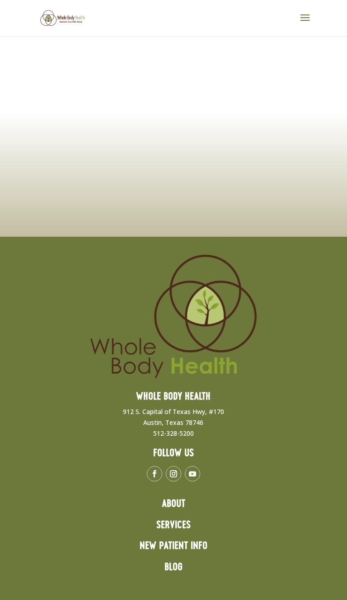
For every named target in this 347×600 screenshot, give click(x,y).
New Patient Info (173, 546)
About (173, 504)
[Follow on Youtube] (192, 473)
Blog (173, 567)
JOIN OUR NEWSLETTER (156, 214)
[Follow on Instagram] (173, 473)
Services (173, 525)
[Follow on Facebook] (154, 473)
